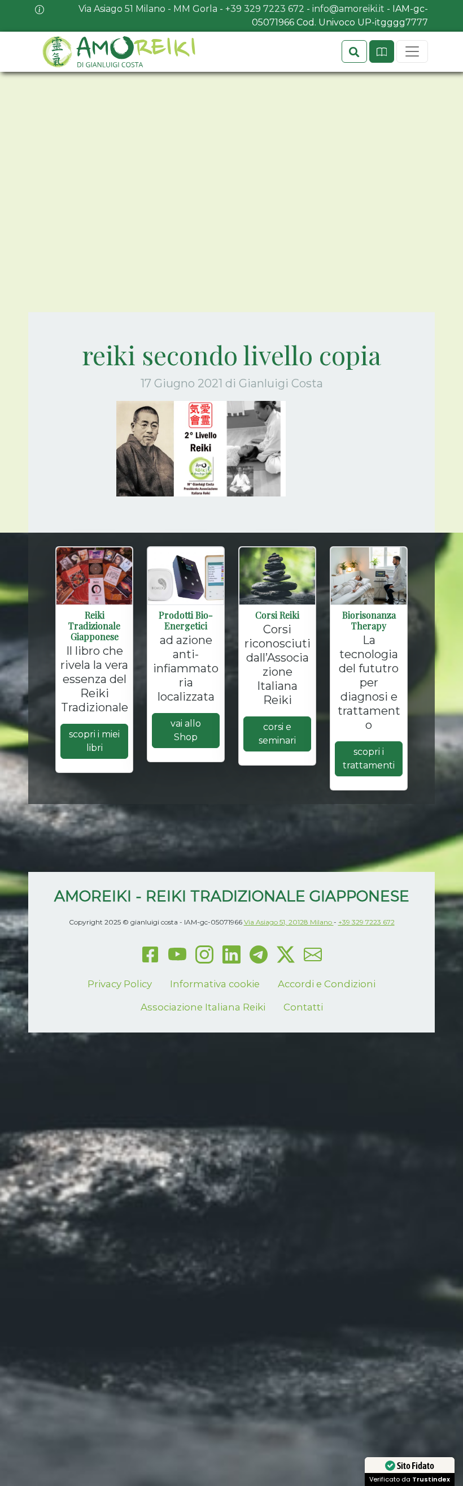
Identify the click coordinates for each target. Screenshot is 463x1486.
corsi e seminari (277, 734)
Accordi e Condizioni (326, 984)
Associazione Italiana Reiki (203, 1007)
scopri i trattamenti (369, 758)
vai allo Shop (186, 730)
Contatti (303, 1007)
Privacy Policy (120, 984)
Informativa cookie (215, 984)
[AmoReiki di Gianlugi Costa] (118, 52)
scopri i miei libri (94, 741)
